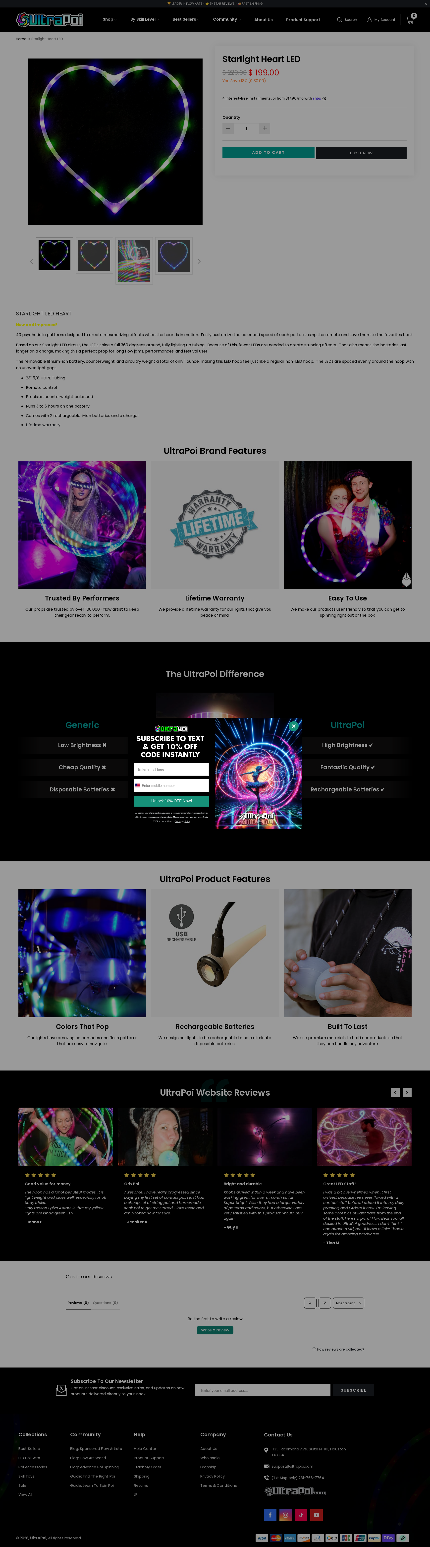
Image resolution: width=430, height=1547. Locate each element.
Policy (187, 821)
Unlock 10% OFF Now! (171, 801)
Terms (178, 821)
